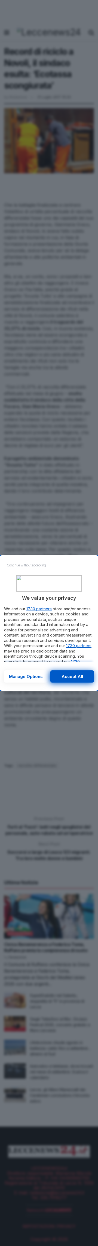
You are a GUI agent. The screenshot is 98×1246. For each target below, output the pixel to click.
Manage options (26, 676)
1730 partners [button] (39, 608)
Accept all (72, 676)
